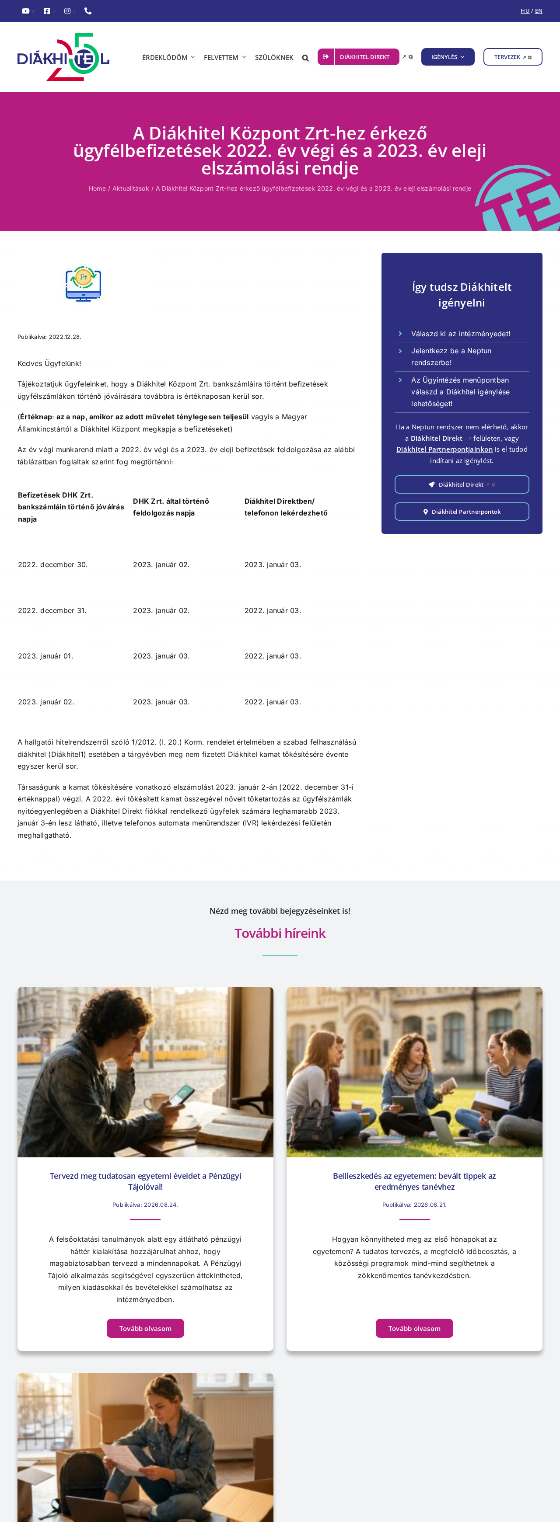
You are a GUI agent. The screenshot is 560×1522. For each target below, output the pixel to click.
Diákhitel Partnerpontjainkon (444, 449)
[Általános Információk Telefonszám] (88, 11)
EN (538, 10)
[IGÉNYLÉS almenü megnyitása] (461, 56)
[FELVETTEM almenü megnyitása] (242, 57)
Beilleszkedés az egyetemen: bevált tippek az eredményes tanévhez (414, 1181)
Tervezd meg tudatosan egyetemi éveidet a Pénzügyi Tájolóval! (146, 1181)
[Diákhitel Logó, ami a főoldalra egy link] (70, 57)
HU (525, 10)
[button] (305, 57)
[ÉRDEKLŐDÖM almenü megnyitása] (192, 57)
